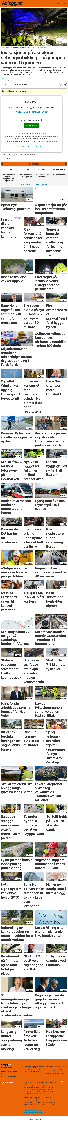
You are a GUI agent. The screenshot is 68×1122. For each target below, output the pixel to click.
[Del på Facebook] (60, 84)
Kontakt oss (53, 141)
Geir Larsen (62, 1070)
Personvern (27, 1114)
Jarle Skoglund (35, 1070)
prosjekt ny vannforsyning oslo (25, 155)
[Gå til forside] (12, 3)
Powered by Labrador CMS (34, 1119)
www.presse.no (38, 1093)
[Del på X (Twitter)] (63, 84)
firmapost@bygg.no (60, 1073)
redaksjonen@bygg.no (36, 1072)
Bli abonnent (31, 125)
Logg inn (57, 3)
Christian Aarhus (39, 1068)
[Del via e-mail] (65, 84)
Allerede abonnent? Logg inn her (32, 112)
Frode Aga (41, 1066)
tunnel (4, 155)
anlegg (11, 155)
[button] (2, 163)
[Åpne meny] (64, 3)
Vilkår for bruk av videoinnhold (32, 1110)
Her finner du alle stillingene (34, 184)
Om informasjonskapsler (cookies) (34, 1112)
